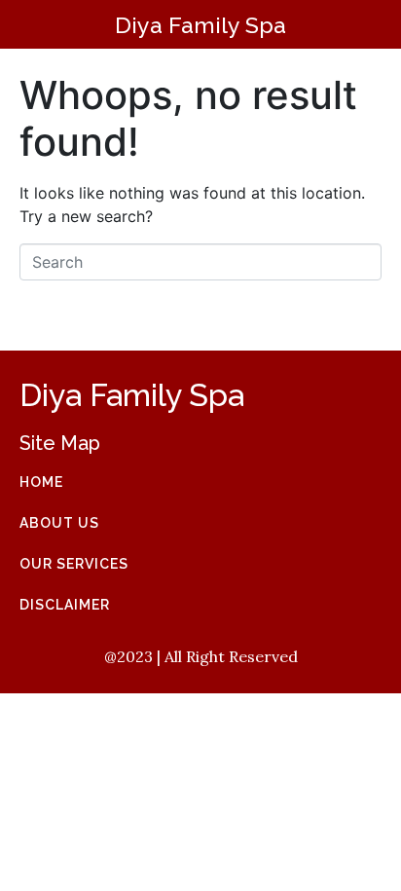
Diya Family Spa (200, 25)
